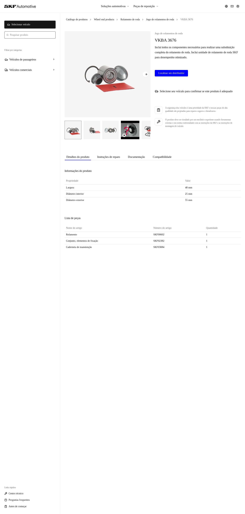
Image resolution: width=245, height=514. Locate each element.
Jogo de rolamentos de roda (160, 19)
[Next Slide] (145, 74)
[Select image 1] (73, 130)
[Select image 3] (110, 130)
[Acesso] (238, 6)
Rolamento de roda (130, 19)
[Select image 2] (92, 130)
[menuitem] (115, 6)
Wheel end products (104, 19)
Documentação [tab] (136, 156)
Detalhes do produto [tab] (77, 156)
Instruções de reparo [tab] (108, 156)
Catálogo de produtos (77, 19)
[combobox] (30, 35)
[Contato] (232, 6)
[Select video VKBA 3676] (130, 130)
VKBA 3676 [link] (186, 19)
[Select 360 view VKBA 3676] (149, 130)
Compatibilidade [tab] (162, 156)
